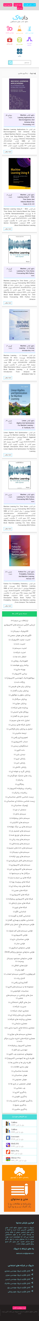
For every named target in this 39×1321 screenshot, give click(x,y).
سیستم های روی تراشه (20, 856)
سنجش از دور (20, 809)
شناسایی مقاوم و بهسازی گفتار (20, 920)
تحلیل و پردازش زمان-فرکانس (20, 729)
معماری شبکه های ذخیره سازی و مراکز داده (19, 1040)
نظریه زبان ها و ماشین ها (20, 1062)
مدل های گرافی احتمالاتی (21, 1002)
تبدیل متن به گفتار (20, 716)
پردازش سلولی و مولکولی (20, 695)
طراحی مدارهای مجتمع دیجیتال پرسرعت (19, 960)
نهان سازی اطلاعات (20, 1066)
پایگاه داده (20, 682)
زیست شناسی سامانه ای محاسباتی (20, 801)
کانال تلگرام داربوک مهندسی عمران (19, 1275)
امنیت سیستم (21, 648)
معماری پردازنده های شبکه (20, 1019)
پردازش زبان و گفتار (21, 690)
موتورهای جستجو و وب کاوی (20, 1054)
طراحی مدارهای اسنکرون (20, 947)
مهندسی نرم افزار (20, 1049)
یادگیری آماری (20, 1092)
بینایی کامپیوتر (20, 673)
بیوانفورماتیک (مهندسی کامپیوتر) (20, 678)
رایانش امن (20, 762)
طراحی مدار (20, 943)
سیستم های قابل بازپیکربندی (21, 860)
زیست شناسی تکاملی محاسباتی (21, 796)
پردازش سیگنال (20, 699)
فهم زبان (20, 969)
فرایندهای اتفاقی (20, 965)
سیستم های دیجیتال (20, 852)
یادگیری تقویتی (20, 1096)
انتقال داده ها (20, 656)
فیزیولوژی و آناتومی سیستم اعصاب (20, 974)
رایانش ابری (20, 758)
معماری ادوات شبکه (21, 1010)
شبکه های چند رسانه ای (20, 886)
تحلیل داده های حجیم (21, 720)
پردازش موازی (20, 703)
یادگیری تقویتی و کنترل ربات (20, 1100)
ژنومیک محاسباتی (20, 805)
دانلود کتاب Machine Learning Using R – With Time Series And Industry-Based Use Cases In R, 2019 (26, 199)
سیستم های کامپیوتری (20, 864)
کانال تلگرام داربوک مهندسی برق (20, 1287)
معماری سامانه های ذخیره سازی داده (19, 1027)
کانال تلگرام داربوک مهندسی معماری (19, 1270)
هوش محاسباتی (20, 1075)
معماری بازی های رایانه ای (20, 1015)
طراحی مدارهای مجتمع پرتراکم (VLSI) (19, 952)
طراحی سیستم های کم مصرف (21, 930)
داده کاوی (21, 750)
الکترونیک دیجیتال (20, 631)
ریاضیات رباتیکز (20, 792)
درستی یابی (20, 754)
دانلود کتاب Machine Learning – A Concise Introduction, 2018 (26, 348)
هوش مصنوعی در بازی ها (20, 1083)
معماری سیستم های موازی (21, 1034)
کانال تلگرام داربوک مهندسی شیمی (19, 1279)
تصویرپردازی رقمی (20, 737)
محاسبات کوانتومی (20, 991)
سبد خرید (18, 4)
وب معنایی (20, 1088)
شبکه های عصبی (20, 890)
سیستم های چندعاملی (21, 843)
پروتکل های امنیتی (20, 712)
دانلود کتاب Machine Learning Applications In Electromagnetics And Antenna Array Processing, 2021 (26, 120)
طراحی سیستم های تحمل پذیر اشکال (19, 924)
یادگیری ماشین (20, 1109)
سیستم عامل (20, 813)
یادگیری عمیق (20, 1105)
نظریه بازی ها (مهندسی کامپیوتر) (20, 1058)
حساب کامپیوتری (21, 741)
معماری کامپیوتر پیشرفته (20, 1045)
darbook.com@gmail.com (25, 1253)
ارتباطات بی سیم (21, 620)
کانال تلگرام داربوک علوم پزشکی (20, 1291)
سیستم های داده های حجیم (20, 847)
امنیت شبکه (21, 652)
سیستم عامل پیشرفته (21, 818)
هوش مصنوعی (21, 1079)
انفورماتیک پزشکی (20, 661)
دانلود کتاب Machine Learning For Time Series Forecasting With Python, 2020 (25, 272)
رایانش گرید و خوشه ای (20, 771)
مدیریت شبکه (20, 1006)
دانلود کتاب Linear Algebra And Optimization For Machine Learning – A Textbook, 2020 (25, 424)
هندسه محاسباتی (21, 1071)
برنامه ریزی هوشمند (20, 665)
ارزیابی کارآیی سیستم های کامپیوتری (19, 624)
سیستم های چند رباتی (21, 839)
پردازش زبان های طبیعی (20, 686)
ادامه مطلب (8, 152)
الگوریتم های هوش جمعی (20, 635)
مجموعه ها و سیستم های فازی (20, 986)
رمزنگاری (20, 784)
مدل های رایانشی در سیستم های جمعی (19, 997)
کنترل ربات (20, 978)
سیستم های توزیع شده (20, 835)
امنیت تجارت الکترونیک (20, 639)
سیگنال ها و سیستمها (20, 873)
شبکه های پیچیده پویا (20, 881)
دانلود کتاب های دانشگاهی (19, 21)
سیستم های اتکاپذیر (20, 822)
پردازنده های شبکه (20, 707)
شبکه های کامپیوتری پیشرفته (20, 898)
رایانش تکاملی (20, 767)
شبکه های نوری (20, 907)
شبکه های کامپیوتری (20, 894)
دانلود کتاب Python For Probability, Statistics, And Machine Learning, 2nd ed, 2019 (26, 575)
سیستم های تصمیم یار (20, 830)
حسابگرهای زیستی (20, 745)
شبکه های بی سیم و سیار (20, 877)
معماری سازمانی (20, 1023)
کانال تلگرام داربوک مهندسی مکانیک (18, 1283)
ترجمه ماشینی (20, 733)
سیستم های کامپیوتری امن (20, 869)
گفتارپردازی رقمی (21, 982)
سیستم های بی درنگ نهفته (20, 826)
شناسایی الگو (20, 911)
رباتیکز (20, 779)
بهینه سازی (20, 669)
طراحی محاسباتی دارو (20, 939)
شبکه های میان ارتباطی (20, 903)
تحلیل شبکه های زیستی (20, 724)
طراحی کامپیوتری (20, 935)
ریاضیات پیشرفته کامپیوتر (21, 788)
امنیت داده (20, 644)
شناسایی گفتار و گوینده (20, 915)
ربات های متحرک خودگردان (21, 775)
